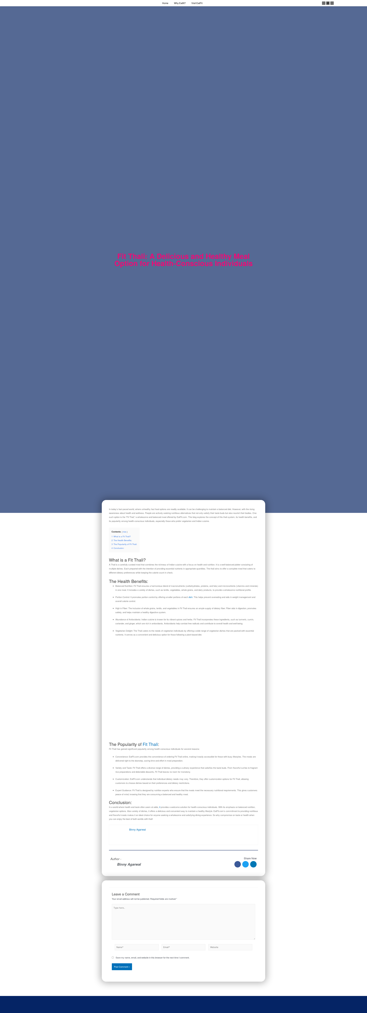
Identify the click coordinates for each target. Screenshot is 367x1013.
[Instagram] (323, 3)
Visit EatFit (196, 3)
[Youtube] (332, 3)
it (159, 806)
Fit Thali (150, 744)
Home (165, 3)
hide (124, 531)
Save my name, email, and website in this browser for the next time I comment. (153, 957)
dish (191, 597)
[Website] (230, 947)
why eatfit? (180, 3)
